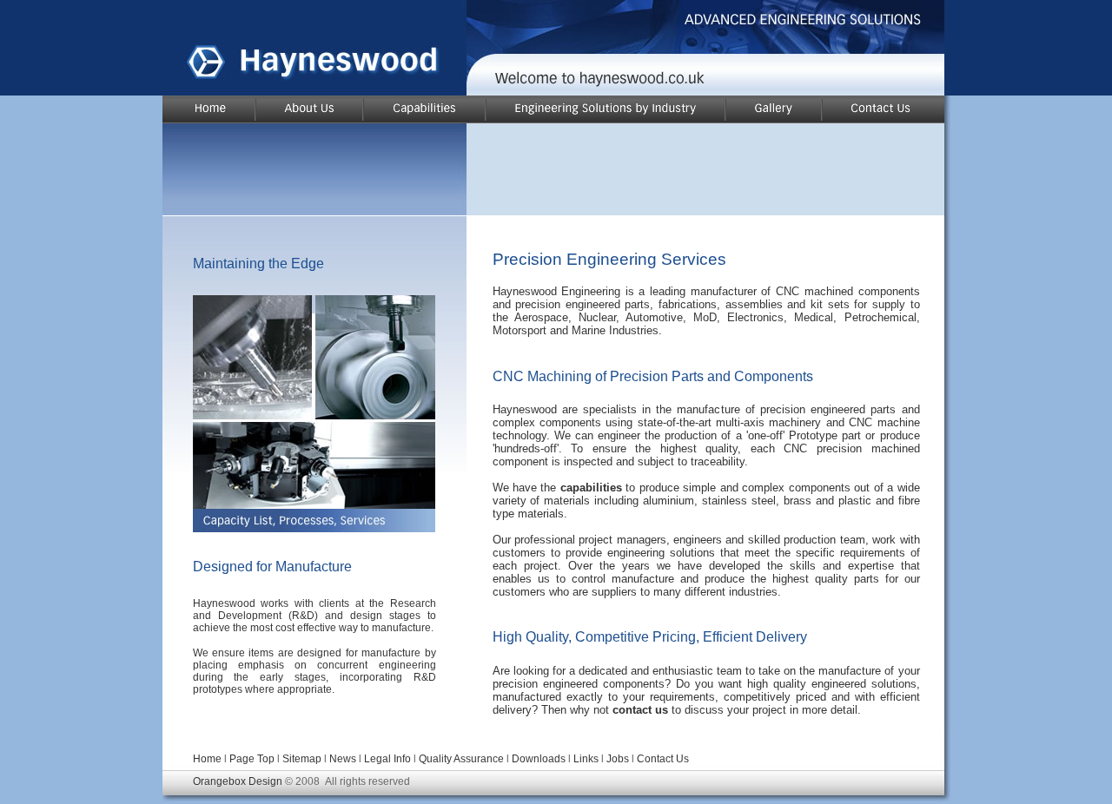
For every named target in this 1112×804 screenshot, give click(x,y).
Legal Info (387, 759)
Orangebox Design (237, 781)
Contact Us (663, 759)
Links (586, 759)
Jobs (617, 759)
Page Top (252, 759)
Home (207, 759)
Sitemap (301, 759)
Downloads (540, 759)
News (342, 759)
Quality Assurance (461, 759)
